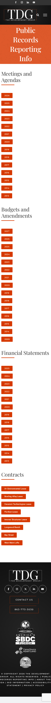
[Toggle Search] (37, 15)
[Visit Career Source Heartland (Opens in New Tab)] (25, 650)
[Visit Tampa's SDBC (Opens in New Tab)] (25, 638)
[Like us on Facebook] (8, 589)
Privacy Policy (34, 685)
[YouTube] (34, 2)
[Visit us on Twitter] (25, 589)
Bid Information (18, 682)
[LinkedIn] (28, 2)
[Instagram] (22, 2)
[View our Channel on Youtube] (42, 589)
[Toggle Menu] (45, 15)
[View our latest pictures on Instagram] (17, 589)
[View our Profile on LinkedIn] (34, 589)
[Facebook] (16, 2)
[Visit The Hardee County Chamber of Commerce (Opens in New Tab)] (25, 626)
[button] (24, 600)
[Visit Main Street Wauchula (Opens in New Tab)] (25, 662)
